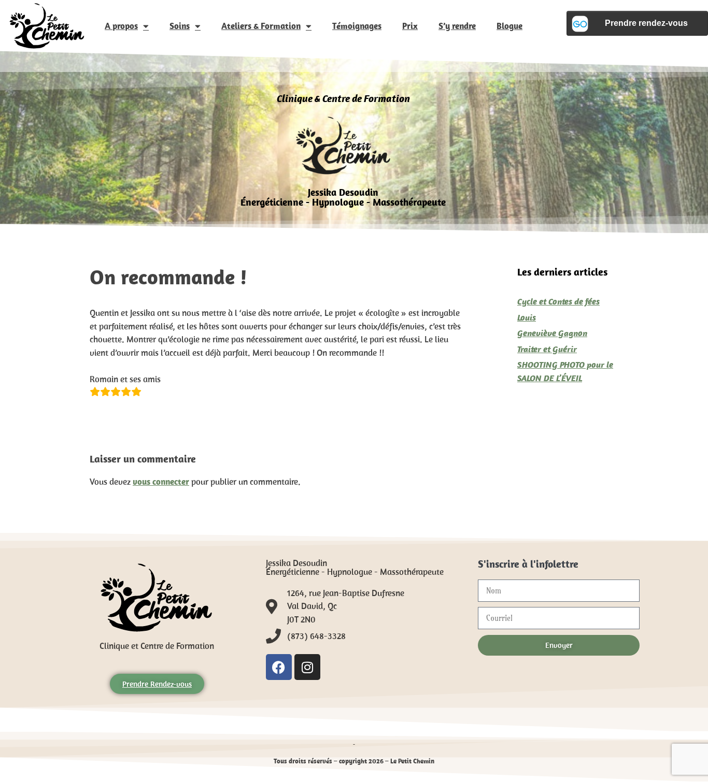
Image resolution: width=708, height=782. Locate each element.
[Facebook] (279, 667)
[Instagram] (307, 667)
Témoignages (356, 26)
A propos (121, 26)
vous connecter (161, 481)
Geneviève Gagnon (552, 333)
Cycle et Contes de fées (558, 301)
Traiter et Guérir (547, 349)
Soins (179, 26)
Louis (526, 317)
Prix (410, 26)
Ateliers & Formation (261, 26)
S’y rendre (457, 26)
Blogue (509, 26)
